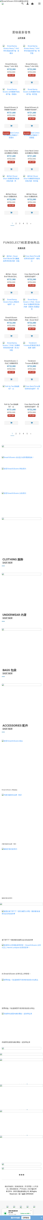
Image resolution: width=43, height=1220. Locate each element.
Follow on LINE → (25, 1213)
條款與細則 (9, 1186)
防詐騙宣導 (32, 1189)
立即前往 (26, 1218)
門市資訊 (23, 1189)
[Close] (31, 1210)
